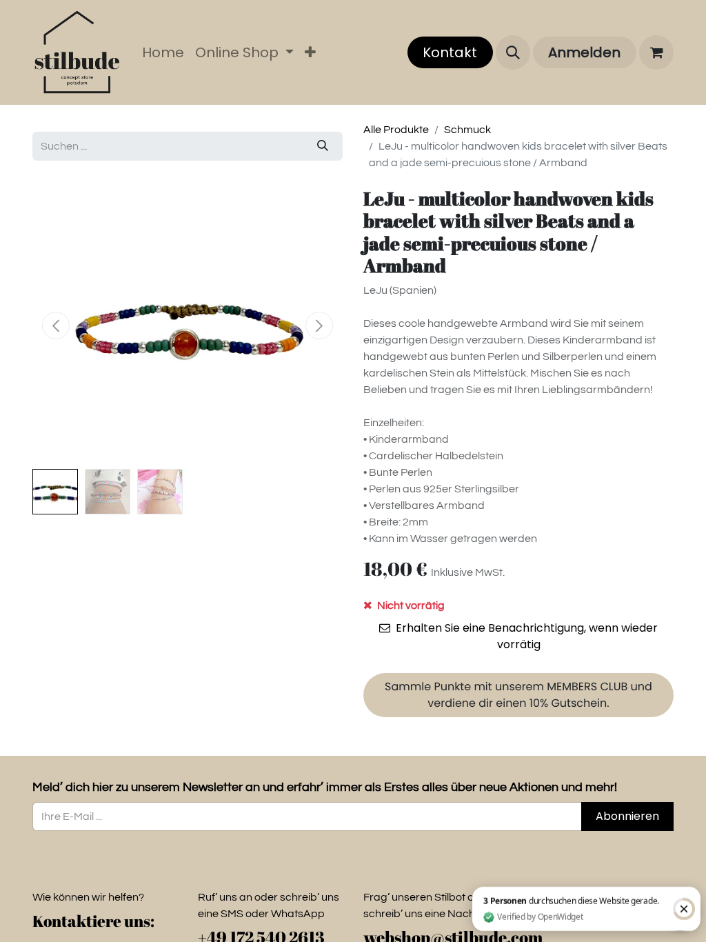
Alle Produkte (396, 129)
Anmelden (584, 52)
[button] (513, 52)
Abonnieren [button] (627, 816)
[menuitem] (163, 52)
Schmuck (467, 129)
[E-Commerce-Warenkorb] (656, 52)
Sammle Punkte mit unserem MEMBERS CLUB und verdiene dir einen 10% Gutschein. (518, 695)
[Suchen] (323, 146)
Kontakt (450, 52)
